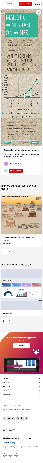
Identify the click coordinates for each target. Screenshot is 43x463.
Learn (5, 390)
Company (6, 394)
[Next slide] (9, 252)
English (5, 409)
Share (8, 143)
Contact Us (7, 405)
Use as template (25, 4)
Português (17, 409)
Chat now (16, 405)
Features (6, 382)
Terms (5, 443)
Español (23, 409)
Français (29, 409)
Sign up (37, 4)
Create (5, 378)
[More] (38, 12)
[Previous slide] (4, 252)
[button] (6, 113)
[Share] (6, 171)
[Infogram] (7, 4)
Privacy (12, 443)
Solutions (6, 386)
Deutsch (10, 409)
